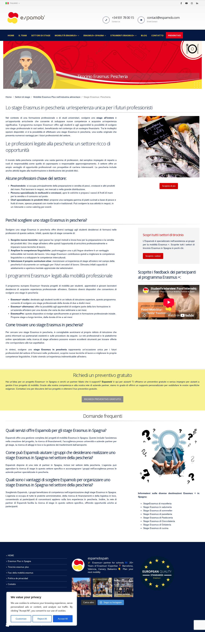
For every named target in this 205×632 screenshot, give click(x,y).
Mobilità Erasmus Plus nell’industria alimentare (56, 97)
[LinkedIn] (197, 3)
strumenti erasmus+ (122, 35)
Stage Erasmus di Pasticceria (158, 517)
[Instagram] (191, 3)
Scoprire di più (168, 186)
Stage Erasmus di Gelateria (157, 524)
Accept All (63, 618)
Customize (21, 618)
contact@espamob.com (163, 17)
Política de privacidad (18, 578)
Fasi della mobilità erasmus (20, 573)
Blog (144, 35)
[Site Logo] (26, 17)
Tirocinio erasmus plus (18, 567)
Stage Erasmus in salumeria (157, 507)
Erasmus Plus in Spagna (19, 561)
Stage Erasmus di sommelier (157, 510)
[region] (41, 609)
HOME (11, 35)
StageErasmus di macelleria (157, 503)
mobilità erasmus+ (66, 35)
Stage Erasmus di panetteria (157, 514)
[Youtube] (186, 3)
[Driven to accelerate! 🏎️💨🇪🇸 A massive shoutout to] (123, 587)
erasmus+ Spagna (93, 35)
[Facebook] (181, 3)
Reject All (42, 618)
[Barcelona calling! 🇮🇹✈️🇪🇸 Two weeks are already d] (102, 587)
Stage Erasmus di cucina (155, 528)
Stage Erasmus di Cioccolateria (159, 521)
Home (9, 97)
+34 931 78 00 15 (123, 17)
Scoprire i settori (153, 256)
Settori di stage (40, 35)
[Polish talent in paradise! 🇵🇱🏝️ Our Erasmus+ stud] (81, 587)
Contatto (157, 35)
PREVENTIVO (174, 35)
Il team (23, 35)
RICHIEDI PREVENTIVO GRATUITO (102, 399)
